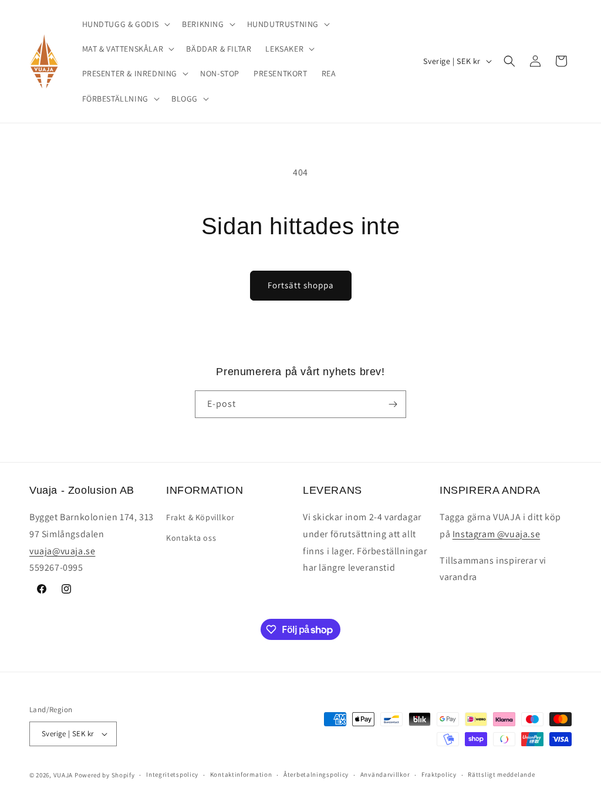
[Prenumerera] (393, 404)
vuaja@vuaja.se (62, 551)
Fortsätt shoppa (301, 285)
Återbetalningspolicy (316, 774)
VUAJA (63, 775)
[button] (125, 24)
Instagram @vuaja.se (496, 534)
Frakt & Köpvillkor (200, 517)
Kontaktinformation (241, 774)
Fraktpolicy (439, 774)
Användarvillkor (385, 774)
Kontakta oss (191, 538)
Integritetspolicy (172, 774)
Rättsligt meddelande (501, 774)
